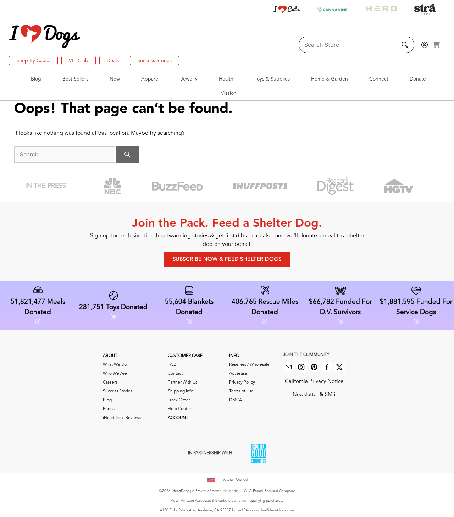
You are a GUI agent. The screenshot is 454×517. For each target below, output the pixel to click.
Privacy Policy (242, 382)
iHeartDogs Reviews (122, 418)
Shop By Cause (33, 60)
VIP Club (78, 60)
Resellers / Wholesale (249, 365)
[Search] (127, 154)
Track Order (179, 400)
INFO (234, 356)
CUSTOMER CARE (185, 356)
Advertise (238, 374)
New (115, 79)
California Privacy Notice (314, 381)
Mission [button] (228, 93)
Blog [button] (36, 79)
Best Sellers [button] (75, 79)
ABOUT (110, 356)
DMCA (235, 400)
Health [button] (226, 79)
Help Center (179, 409)
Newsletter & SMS (314, 394)
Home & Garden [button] (329, 79)
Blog (107, 400)
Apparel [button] (150, 79)
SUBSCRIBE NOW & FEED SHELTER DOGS (227, 259)
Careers (110, 382)
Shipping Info (180, 391)
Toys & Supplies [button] (272, 79)
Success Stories (154, 60)
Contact (175, 374)
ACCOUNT (178, 418)
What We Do (115, 365)
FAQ (172, 365)
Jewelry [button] (189, 79)
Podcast (110, 409)
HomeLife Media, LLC (229, 491)
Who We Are (115, 374)
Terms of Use (241, 391)
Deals (113, 60)
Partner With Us (182, 382)
